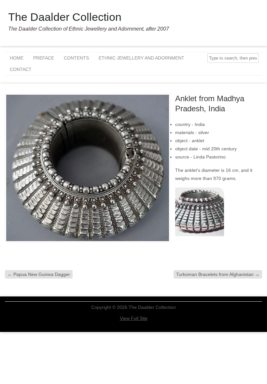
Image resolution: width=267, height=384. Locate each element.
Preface (43, 58)
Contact (21, 69)
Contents (76, 58)
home (16, 58)
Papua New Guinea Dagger (38, 274)
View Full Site (134, 318)
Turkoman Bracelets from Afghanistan (218, 274)
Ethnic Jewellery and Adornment (141, 58)
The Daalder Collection (64, 16)
